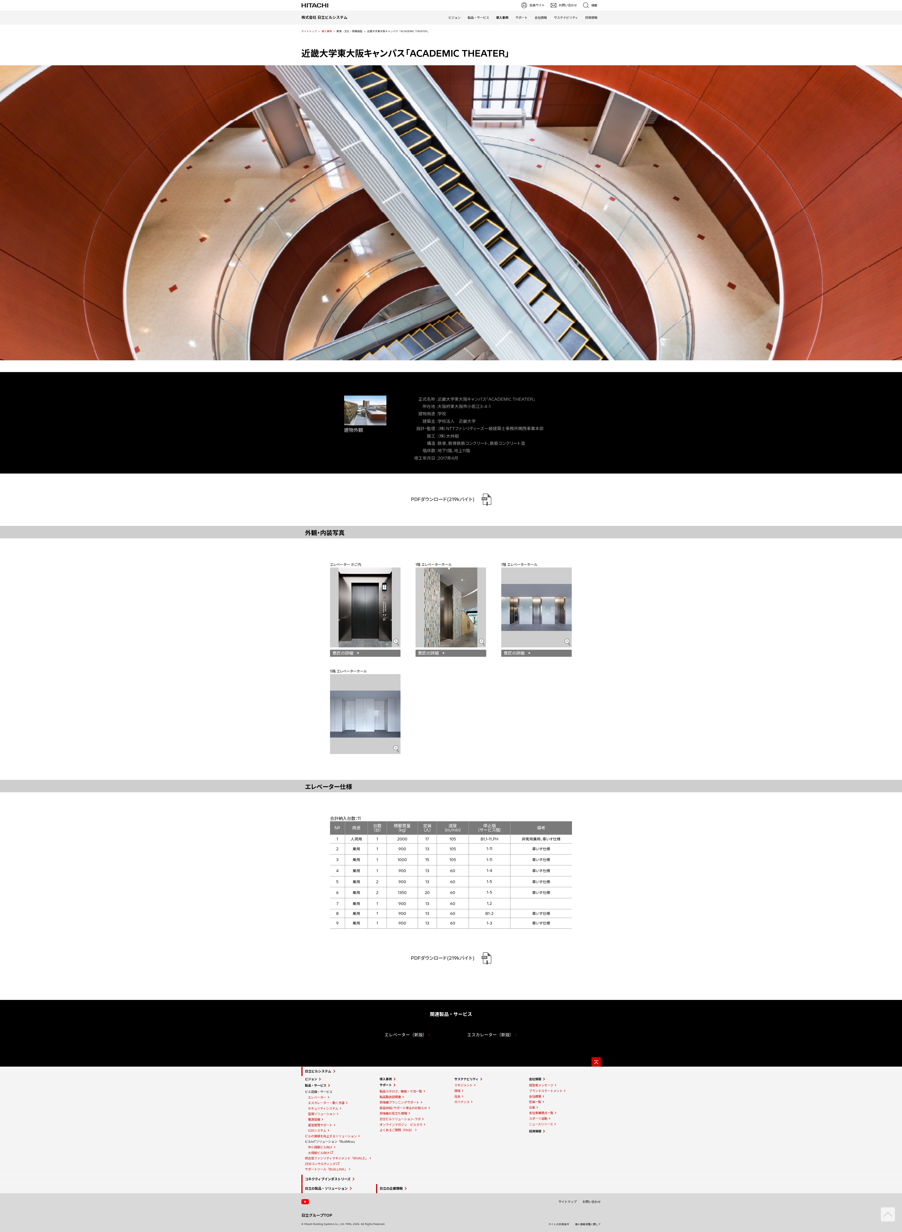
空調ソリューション (321, 1114)
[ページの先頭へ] (596, 1062)
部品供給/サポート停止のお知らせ (403, 1108)
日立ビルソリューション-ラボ (400, 1119)
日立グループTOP (316, 1215)
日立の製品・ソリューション (326, 1188)
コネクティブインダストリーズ (327, 1179)
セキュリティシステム (323, 1108)
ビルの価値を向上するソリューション (331, 1136)
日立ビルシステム (318, 1071)
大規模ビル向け (318, 1153)
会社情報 (541, 17)
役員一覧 (535, 1102)
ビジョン (454, 17)
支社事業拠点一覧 (541, 1113)
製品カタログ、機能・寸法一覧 (401, 1091)
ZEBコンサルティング (320, 1164)
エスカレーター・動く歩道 (326, 1103)
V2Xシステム (317, 1130)
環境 (457, 1091)
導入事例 (327, 31)
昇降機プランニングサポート (399, 1102)
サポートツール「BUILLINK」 (326, 1169)
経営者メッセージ (541, 1085)
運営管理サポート (320, 1125)
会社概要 (535, 1096)
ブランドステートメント (546, 1091)
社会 (457, 1096)
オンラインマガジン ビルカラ (401, 1125)
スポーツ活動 (538, 1118)
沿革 (532, 1107)
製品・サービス (478, 17)
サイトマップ (567, 1202)
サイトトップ (309, 31)
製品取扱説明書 (390, 1097)
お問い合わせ (592, 1202)
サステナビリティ (566, 17)
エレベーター (317, 1097)
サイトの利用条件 (558, 1224)
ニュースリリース (541, 1124)
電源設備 (314, 1119)
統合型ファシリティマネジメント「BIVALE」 (336, 1158)
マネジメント (463, 1085)
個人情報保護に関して (588, 1224)
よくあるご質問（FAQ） (397, 1130)
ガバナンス (462, 1102)
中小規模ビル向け (320, 1147)
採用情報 (591, 17)
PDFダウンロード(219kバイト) (442, 499)
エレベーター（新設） (406, 1035)
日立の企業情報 (391, 1188)
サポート (521, 17)
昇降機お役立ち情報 (393, 1113)
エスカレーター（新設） (490, 1035)
